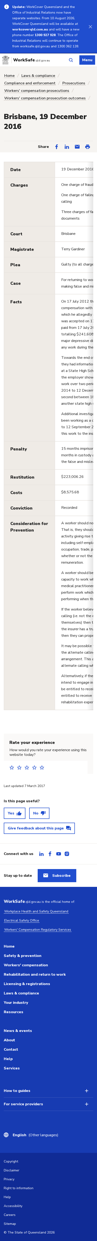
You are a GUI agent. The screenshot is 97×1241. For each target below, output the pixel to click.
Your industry (16, 1002)
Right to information (18, 1188)
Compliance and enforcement (30, 83)
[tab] (41, 854)
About (9, 1040)
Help (8, 1058)
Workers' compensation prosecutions (36, 90)
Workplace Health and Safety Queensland (36, 911)
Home (9, 75)
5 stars (43, 767)
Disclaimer (11, 1170)
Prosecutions (73, 83)
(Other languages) (35, 1135)
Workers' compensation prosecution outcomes (45, 98)
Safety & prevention (22, 955)
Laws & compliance (38, 75)
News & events (18, 1030)
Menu (87, 60)
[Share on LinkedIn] (67, 146)
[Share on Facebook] (56, 146)
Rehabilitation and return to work (35, 974)
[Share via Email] (77, 146)
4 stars (36, 767)
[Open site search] (70, 60)
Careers (10, 1215)
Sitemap (10, 1224)
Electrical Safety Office (21, 920)
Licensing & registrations (27, 983)
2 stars (20, 767)
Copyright (11, 1161)
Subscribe (61, 875)
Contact (11, 1049)
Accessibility (13, 1206)
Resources (13, 1012)
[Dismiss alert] (90, 26)
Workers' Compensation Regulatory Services (37, 929)
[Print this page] (87, 146)
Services (12, 1068)
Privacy (9, 1179)
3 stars (28, 767)
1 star (13, 767)
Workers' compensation (26, 965)
